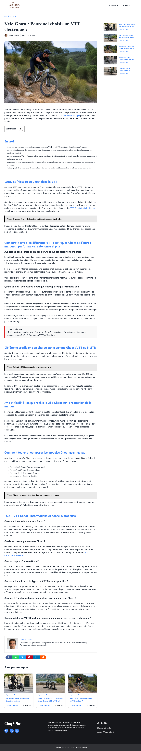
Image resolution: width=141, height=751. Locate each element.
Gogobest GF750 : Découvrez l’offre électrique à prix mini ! (126, 70)
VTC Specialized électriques (82, 208)
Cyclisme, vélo (113, 5)
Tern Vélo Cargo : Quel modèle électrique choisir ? (127, 26)
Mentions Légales (104, 728)
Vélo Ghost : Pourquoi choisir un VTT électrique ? (127, 48)
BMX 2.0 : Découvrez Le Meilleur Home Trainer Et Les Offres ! (127, 37)
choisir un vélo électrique (69, 115)
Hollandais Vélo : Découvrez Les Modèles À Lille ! (127, 59)
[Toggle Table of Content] (19, 129)
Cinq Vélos (12, 724)
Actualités (126, 5)
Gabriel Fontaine (14, 35)
